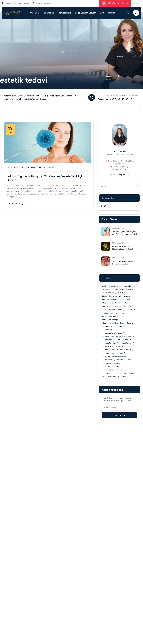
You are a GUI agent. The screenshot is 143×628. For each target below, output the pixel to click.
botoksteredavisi (126, 289)
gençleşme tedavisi (125, 309)
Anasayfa (108, 76)
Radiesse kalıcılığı (124, 350)
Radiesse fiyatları (125, 343)
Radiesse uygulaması (109, 363)
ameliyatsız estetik (108, 286)
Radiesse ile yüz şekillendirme (113, 346)
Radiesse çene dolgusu (110, 370)
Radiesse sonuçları (123, 360)
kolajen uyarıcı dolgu (109, 323)
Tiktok (128, 175)
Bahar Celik (18, 167)
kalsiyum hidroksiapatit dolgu (112, 316)
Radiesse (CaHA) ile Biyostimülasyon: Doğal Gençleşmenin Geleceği (122, 249)
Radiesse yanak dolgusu (111, 366)
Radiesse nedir (107, 360)
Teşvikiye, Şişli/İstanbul (44, 3)
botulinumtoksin (107, 293)
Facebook (111, 175)
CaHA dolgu (121, 293)
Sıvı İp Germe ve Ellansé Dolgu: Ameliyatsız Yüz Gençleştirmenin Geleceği (123, 264)
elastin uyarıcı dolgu (120, 303)
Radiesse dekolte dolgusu (111, 333)
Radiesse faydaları (108, 343)
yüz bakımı (122, 376)
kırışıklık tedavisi (126, 323)
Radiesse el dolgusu (124, 336)
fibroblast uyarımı (108, 309)
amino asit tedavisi (126, 286)
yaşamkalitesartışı (108, 376)
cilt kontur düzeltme (109, 299)
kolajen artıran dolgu (109, 320)
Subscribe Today (119, 415)
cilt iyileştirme (124, 296)
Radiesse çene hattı (109, 373)
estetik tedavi (125, 306)
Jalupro (123, 313)
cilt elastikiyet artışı (109, 296)
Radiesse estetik (108, 340)
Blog (119, 76)
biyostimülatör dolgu (109, 289)
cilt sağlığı (105, 303)
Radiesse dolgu (107, 336)
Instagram (121, 175)
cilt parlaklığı (125, 299)
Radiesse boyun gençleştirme (113, 326)
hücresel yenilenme (109, 313)
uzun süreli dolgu (126, 373)
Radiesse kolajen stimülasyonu (113, 356)
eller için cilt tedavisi (109, 306)
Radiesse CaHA (107, 330)
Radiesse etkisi (123, 340)
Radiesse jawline (108, 350)
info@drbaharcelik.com (20, 3)
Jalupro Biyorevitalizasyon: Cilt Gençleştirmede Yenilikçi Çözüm (124, 234)
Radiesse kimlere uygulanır (112, 353)
